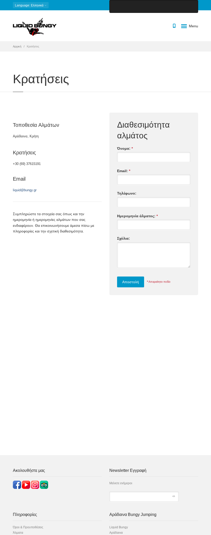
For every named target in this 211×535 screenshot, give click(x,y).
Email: (123, 171)
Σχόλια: (123, 238)
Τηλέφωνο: (126, 193)
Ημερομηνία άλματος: (137, 216)
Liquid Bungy (118, 527)
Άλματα (18, 532)
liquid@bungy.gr (25, 190)
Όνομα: (125, 148)
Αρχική (17, 46)
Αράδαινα (116, 532)
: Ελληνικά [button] (29, 5)
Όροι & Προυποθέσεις (28, 527)
